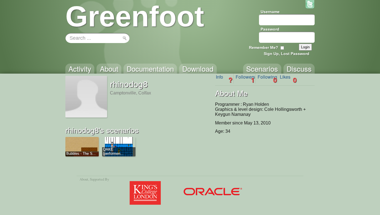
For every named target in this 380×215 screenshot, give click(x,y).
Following (267, 79)
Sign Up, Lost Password (286, 53)
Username (270, 11)
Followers (245, 79)
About (84, 179)
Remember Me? (263, 47)
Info (224, 79)
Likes (288, 79)
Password (270, 29)
